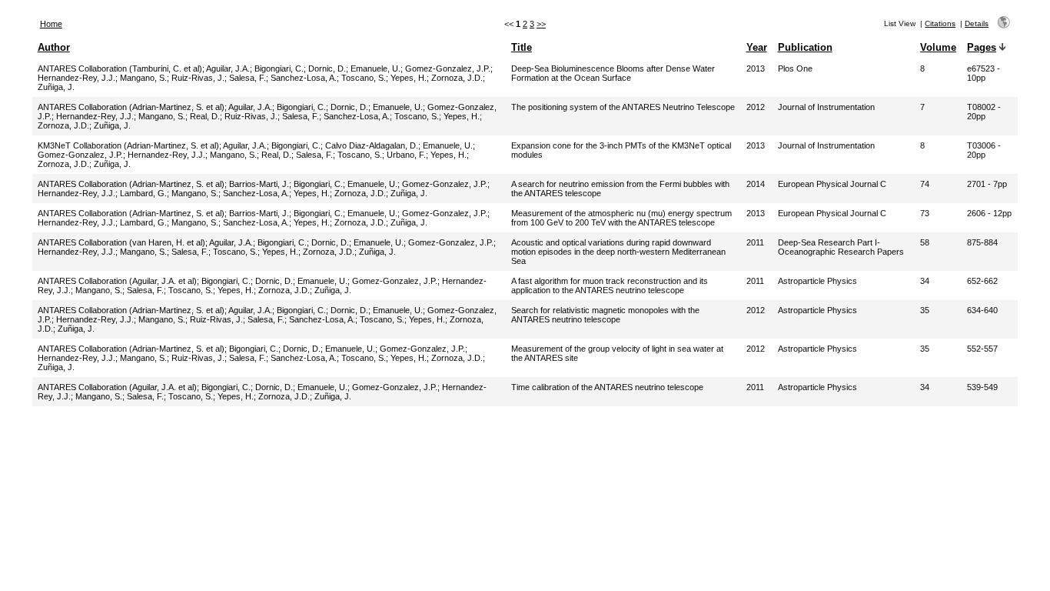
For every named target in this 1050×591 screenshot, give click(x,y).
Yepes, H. (408, 77)
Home (51, 23)
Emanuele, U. (375, 68)
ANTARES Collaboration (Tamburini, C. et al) (120, 68)
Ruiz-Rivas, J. (197, 77)
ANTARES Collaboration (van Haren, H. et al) (121, 242)
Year (756, 47)
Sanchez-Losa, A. (304, 77)
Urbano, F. (406, 154)
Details (977, 23)
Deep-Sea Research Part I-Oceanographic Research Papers (841, 247)
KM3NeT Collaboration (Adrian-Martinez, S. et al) (128, 145)
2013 (755, 68)
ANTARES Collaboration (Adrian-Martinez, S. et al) (131, 107)
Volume (938, 47)
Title (521, 47)
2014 (755, 184)
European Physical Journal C (832, 184)
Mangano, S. (143, 77)
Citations (940, 23)
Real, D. (205, 116)
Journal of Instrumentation (826, 107)
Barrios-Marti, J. (259, 184)
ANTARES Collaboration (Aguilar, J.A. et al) (117, 280)
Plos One (795, 68)
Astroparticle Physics (817, 280)
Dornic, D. (327, 68)
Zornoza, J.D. (457, 77)
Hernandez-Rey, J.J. (76, 77)
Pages (981, 47)
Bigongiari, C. (279, 68)
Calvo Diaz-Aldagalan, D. (371, 145)
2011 (755, 242)
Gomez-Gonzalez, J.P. (447, 68)
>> (541, 23)
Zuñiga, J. (56, 87)
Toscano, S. (363, 77)
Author (54, 47)
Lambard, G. (143, 193)
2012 (755, 107)
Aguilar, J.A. (228, 68)
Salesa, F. (247, 77)
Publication (805, 47)
